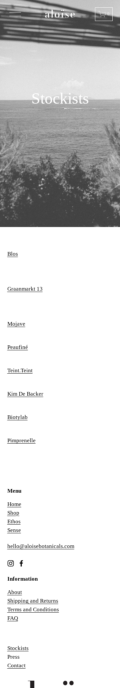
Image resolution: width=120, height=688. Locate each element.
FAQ (12, 618)
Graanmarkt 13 (25, 289)
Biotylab (17, 417)
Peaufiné (17, 347)
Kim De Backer (25, 394)
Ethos (14, 521)
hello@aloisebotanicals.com (40, 546)
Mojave (16, 324)
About (14, 592)
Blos (12, 254)
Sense (14, 530)
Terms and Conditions (33, 609)
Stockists (18, 648)
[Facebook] (21, 563)
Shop (13, 513)
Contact (16, 665)
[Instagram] (10, 563)
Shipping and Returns (32, 601)
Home (14, 504)
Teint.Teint (20, 370)
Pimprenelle (21, 440)
